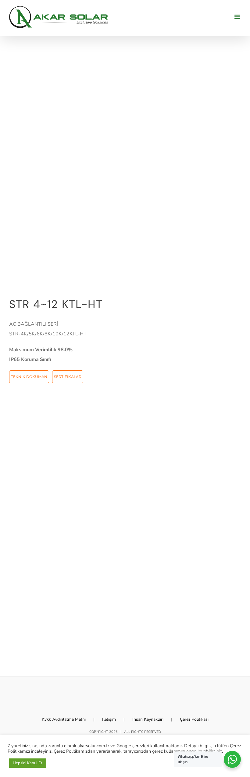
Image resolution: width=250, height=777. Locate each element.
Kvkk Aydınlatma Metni (64, 719)
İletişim (109, 719)
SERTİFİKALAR (67, 376)
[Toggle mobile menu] (237, 17)
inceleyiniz (41, 751)
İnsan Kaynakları (147, 719)
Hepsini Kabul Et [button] (27, 763)
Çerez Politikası (194, 719)
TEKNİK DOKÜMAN (29, 376)
